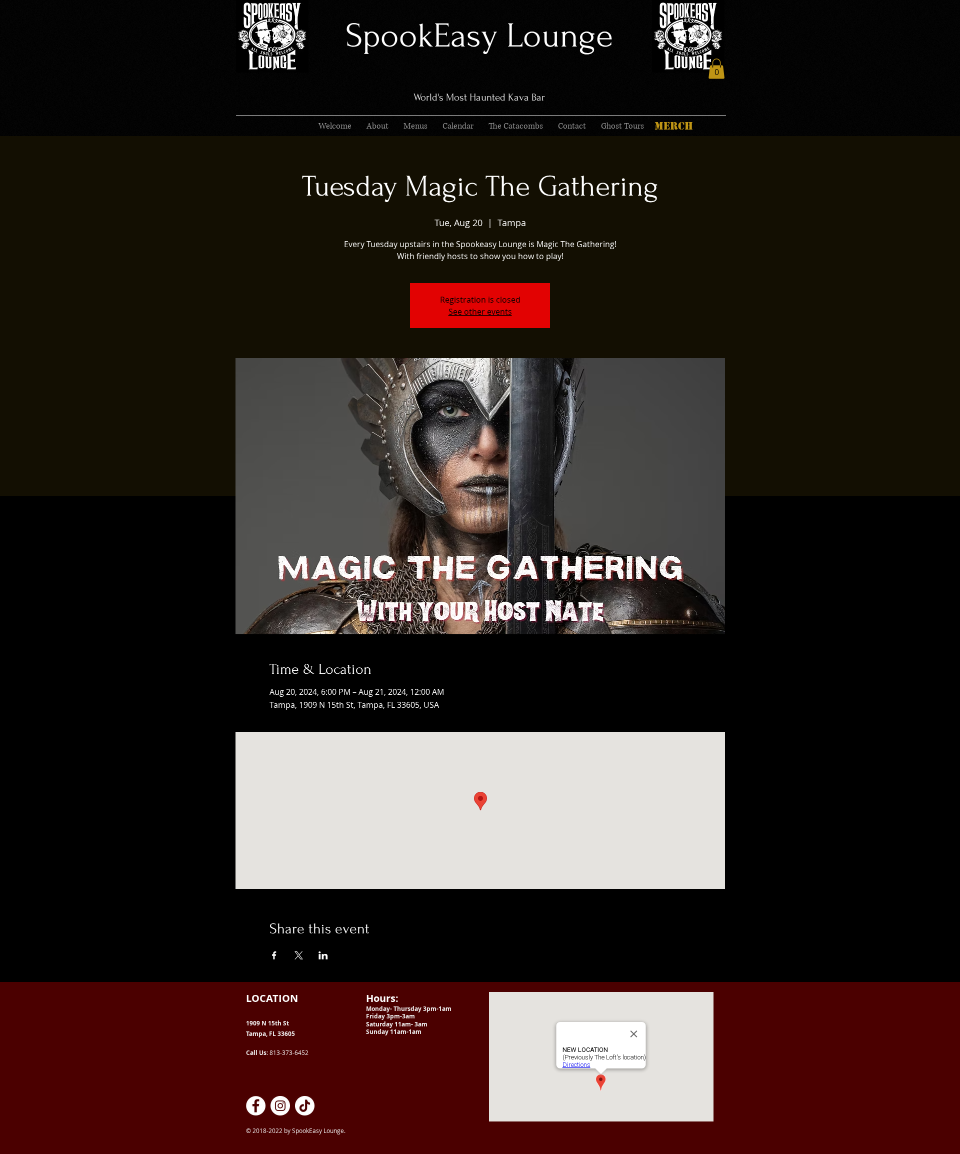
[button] (716, 69)
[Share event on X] (299, 955)
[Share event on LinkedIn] (323, 955)
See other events (480, 311)
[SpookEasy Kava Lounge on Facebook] (256, 1105)
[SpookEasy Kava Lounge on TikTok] (304, 1105)
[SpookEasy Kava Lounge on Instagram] (280, 1105)
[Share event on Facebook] (274, 955)
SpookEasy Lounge (479, 36)
